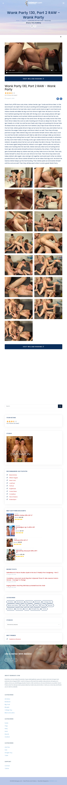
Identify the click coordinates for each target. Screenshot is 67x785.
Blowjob (37, 602)
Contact (7, 766)
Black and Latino (13, 605)
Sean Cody (12, 480)
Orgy (30, 605)
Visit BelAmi (10, 660)
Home (17, 20)
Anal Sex (19, 609)
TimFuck (11, 486)
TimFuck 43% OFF (20, 540)
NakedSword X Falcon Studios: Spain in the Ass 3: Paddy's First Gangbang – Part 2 (32, 572)
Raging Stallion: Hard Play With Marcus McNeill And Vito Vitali (26, 585)
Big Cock (29, 602)
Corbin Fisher (13, 491)
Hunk (43, 605)
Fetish (23, 605)
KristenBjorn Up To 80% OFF (25, 527)
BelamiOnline (13, 475)
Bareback (20, 602)
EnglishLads (12, 488)
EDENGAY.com (53, 781)
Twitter (7, 768)
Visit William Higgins (33, 79)
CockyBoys (12, 494)
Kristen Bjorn (12, 499)
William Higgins (13, 478)
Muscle (50, 605)
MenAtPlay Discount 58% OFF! (26, 551)
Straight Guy (35, 609)
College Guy (47, 602)
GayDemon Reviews (15, 639)
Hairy (36, 605)
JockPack (12, 483)
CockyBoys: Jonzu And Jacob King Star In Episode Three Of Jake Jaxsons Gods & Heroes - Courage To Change (32, 579)
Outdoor (10, 609)
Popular (24, 20)
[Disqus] (33, 374)
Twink (44, 609)
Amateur (11, 602)
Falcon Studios (13, 497)
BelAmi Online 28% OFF (23, 515)
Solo (26, 609)
